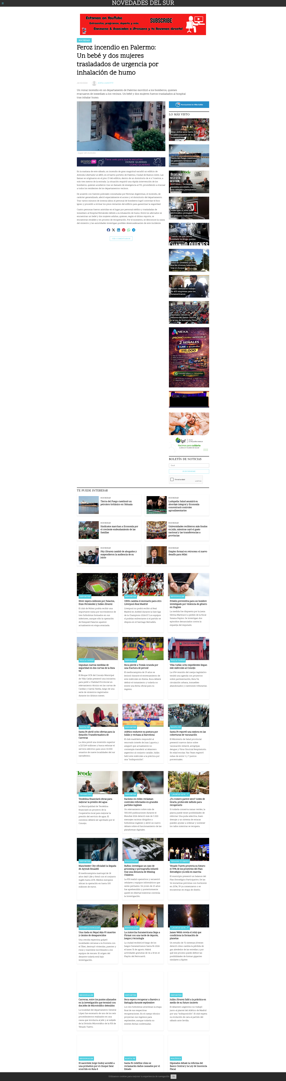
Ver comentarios (121, 239)
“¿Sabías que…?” (180, 794)
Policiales (131, 861)
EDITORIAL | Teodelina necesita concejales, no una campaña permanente (183, 187)
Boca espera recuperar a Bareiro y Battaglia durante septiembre (142, 1001)
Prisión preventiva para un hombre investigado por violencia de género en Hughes (188, 604)
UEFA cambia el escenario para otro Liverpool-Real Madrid (142, 603)
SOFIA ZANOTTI (105, 83)
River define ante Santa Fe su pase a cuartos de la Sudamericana (183, 135)
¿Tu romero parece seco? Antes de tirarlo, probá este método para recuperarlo (187, 802)
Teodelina (86, 794)
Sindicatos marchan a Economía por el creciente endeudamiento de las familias (119, 529)
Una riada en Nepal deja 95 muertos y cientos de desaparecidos (97, 934)
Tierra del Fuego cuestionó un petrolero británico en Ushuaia (116, 503)
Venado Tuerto (180, 861)
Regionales (177, 596)
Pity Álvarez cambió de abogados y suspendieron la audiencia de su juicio (119, 554)
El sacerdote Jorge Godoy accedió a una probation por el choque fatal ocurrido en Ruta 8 (97, 1066)
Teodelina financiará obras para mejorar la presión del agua (95, 801)
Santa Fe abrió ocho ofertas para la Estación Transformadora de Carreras (97, 735)
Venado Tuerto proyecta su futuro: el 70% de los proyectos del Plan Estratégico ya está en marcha (187, 869)
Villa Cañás (87, 660)
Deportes (85, 596)
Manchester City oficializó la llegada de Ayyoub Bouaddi (97, 868)
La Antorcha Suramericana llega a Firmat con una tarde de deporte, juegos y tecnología (142, 935)
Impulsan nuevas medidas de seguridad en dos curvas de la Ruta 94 (97, 668)
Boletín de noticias (185, 459)
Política (176, 1058)
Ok (173, 1076)
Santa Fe (85, 727)
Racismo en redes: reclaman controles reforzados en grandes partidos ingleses (141, 802)
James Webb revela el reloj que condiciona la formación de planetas (185, 935)
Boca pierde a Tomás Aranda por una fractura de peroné (141, 667)
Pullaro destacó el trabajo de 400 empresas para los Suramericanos (183, 291)
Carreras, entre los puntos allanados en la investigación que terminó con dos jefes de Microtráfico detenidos (97, 1002)
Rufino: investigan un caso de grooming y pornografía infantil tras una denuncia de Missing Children (141, 871)
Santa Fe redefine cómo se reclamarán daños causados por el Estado (142, 1066)
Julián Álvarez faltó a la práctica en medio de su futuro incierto (188, 1001)
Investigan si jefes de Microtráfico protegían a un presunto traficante (182, 213)
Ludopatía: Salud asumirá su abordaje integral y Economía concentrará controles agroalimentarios (183, 506)
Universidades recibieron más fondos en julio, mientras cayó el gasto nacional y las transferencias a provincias (187, 531)
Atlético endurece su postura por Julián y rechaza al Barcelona (141, 733)
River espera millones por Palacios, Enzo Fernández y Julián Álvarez (97, 603)
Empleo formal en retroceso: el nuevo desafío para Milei (187, 553)
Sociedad (84, 40)
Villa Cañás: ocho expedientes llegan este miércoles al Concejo (188, 667)
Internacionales (90, 928)
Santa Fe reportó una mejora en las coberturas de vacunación (188, 733)
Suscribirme (189, 471)
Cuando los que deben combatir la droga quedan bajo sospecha (183, 239)
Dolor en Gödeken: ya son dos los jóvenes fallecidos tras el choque (183, 265)
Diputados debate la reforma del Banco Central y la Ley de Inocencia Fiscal (188, 1066)
